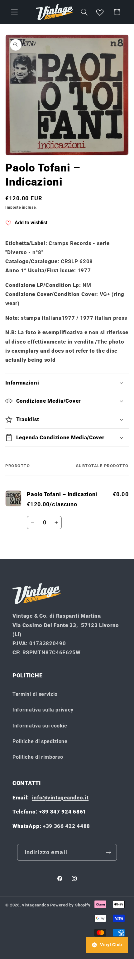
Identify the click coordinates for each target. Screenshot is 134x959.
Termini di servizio (35, 694)
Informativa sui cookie (39, 726)
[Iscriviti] (109, 852)
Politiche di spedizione (40, 741)
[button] (14, 12)
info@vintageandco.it (60, 797)
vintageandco (35, 905)
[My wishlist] (100, 12)
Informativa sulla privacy (42, 710)
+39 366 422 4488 (66, 826)
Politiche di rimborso (37, 757)
